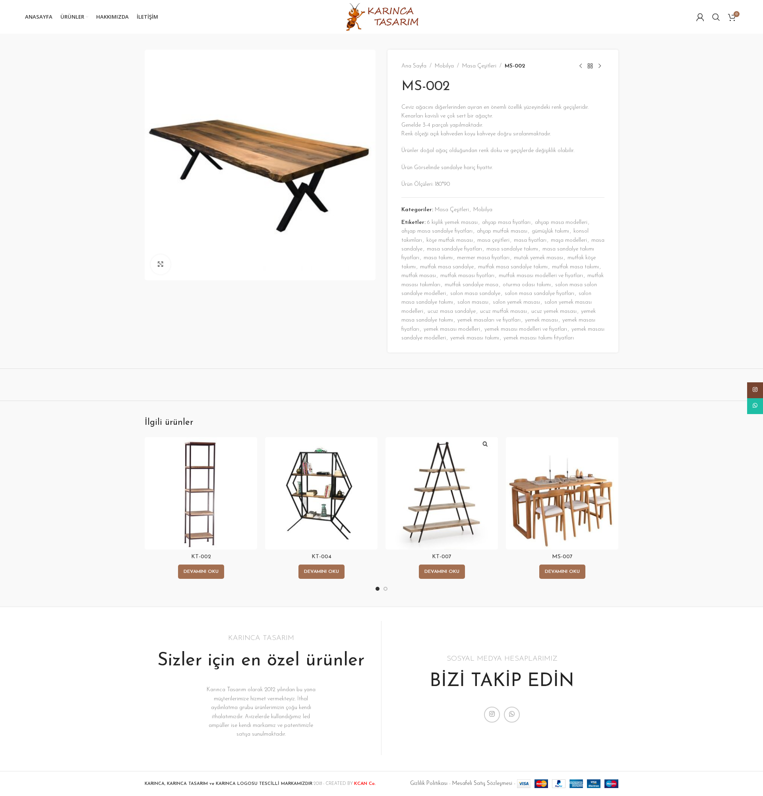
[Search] (716, 17)
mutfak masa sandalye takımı (513, 267)
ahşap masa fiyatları (506, 223)
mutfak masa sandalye (447, 267)
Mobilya (444, 66)
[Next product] (599, 66)
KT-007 (441, 557)
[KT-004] (321, 493)
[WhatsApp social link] (512, 715)
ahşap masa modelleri (561, 223)
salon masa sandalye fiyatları (539, 294)
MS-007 (562, 557)
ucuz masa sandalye (452, 311)
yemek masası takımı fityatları (539, 338)
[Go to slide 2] (385, 589)
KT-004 (321, 557)
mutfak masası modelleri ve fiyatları (541, 276)
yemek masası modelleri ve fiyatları (525, 329)
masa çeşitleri (493, 240)
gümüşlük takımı (550, 231)
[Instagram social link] (492, 715)
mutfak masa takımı (575, 267)
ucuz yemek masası (554, 311)
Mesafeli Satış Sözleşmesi (482, 783)
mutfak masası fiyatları (467, 276)
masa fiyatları (530, 240)
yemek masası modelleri (452, 329)
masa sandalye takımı (512, 249)
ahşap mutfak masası (502, 231)
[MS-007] (562, 493)
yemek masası (541, 320)
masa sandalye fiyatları (454, 249)
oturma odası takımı (527, 285)
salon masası (472, 302)
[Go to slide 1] (378, 589)
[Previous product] (580, 66)
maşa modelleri (569, 240)
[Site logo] (381, 16)
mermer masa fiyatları (483, 258)
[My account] (700, 17)
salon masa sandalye (475, 294)
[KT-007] (441, 493)
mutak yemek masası (538, 258)
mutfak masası (418, 276)
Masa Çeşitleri (479, 66)
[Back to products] (590, 66)
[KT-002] (201, 493)
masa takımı (438, 258)
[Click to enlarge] (160, 264)
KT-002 (201, 557)
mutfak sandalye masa (471, 285)
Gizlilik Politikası (428, 783)
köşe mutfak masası (449, 240)
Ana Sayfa (413, 66)
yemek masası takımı (474, 338)
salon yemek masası (516, 302)
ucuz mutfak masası (503, 311)
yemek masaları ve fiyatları (489, 320)
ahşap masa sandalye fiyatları (437, 231)
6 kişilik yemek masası (452, 223)
